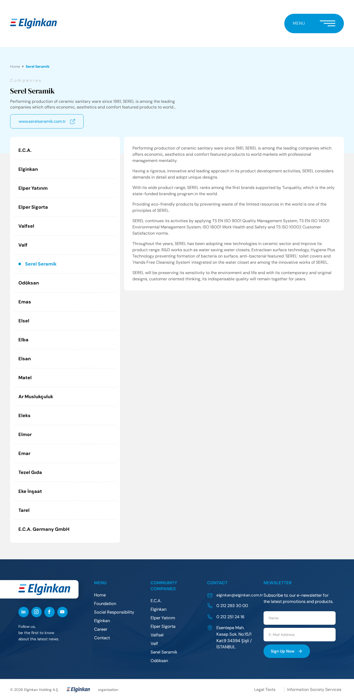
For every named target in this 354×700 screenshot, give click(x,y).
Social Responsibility (114, 612)
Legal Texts (264, 689)
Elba (23, 340)
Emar (24, 453)
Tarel (24, 510)
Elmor (25, 434)
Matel (25, 378)
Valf (22, 245)
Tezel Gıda (30, 472)
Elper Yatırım (33, 188)
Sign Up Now (282, 651)
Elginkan (28, 169)
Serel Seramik (40, 264)
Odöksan (28, 283)
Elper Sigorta (33, 207)
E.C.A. (25, 150)
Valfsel (26, 226)
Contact (102, 638)
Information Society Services (314, 689)
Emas (24, 302)
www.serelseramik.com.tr (42, 121)
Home (15, 66)
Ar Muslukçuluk (35, 396)
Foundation (105, 603)
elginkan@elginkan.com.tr (239, 595)
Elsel (23, 321)
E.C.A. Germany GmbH (43, 529)
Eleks (24, 415)
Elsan (24, 359)
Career (100, 629)
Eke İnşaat (30, 491)
